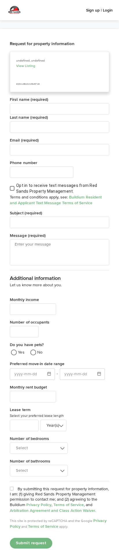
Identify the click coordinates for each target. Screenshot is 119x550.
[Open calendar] (49, 374)
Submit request (31, 543)
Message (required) (28, 235)
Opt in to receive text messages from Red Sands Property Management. (56, 188)
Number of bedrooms (29, 438)
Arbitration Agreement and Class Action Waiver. (53, 510)
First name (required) (29, 99)
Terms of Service (68, 504)
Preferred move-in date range (37, 363)
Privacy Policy (38, 504)
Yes (21, 352)
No (40, 352)
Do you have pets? (27, 344)
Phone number (23, 162)
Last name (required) (29, 117)
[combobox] (53, 425)
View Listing (25, 66)
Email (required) (24, 140)
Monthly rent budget (28, 387)
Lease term (20, 409)
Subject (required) (26, 213)
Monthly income (24, 299)
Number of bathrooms (30, 461)
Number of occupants (29, 322)
